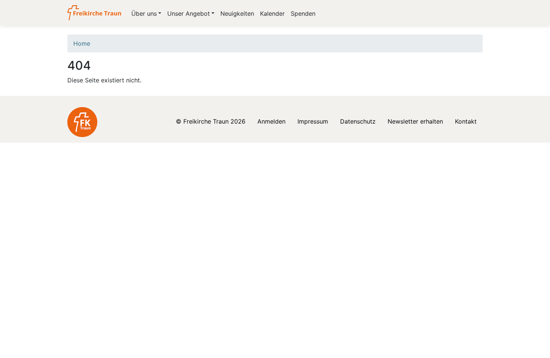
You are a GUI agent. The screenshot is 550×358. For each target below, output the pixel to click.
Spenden (303, 13)
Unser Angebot (188, 13)
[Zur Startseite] (94, 12)
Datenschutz (358, 121)
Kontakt (466, 121)
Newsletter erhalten (415, 121)
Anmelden (271, 121)
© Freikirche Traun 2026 (210, 121)
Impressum (312, 121)
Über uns (144, 13)
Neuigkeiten (237, 13)
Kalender (272, 13)
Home (81, 43)
